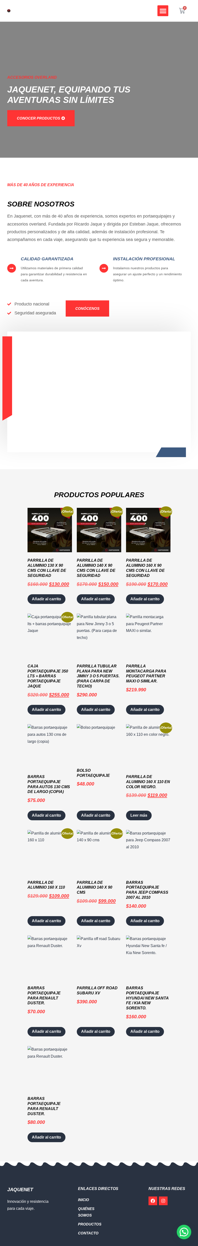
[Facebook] (152, 1200)
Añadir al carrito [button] (46, 599)
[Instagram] (163, 1200)
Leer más (138, 815)
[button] (162, 10)
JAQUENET (20, 1189)
